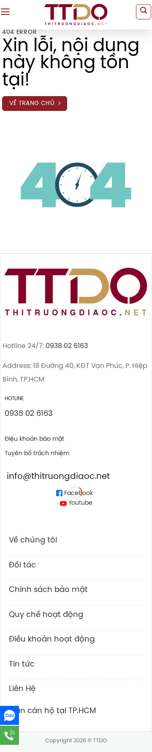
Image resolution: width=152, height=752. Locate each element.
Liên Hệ (22, 689)
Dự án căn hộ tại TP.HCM (49, 711)
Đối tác (22, 565)
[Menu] (5, 11)
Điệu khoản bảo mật (34, 439)
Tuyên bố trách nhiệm (37, 453)
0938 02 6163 (67, 346)
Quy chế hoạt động (46, 615)
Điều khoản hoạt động (52, 639)
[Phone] (9, 735)
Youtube (79, 503)
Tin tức (22, 664)
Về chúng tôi (33, 540)
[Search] (143, 11)
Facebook (77, 493)
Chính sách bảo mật (48, 590)
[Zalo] (9, 715)
